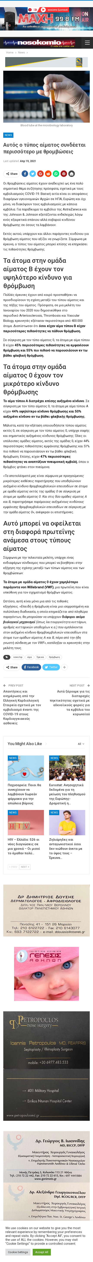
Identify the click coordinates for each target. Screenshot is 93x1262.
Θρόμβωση (54, 657)
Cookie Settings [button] (18, 1252)
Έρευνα (40, 657)
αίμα (29, 657)
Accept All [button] (41, 1252)
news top (17, 657)
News (8, 135)
